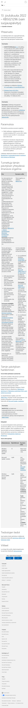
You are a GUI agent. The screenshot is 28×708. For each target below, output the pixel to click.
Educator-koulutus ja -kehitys (7, 620)
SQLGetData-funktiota (7, 322)
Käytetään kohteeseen (7, 26)
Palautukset (4, 594)
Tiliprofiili (3, 587)
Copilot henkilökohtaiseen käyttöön (8, 573)
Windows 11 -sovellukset (6, 580)
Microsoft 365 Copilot (6, 643)
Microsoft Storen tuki (5, 591)
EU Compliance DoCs (19, 703)
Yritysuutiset (4, 683)
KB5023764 (19, 181)
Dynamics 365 (4, 638)
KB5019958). (5, 417)
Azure (3, 636)
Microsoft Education (5, 608)
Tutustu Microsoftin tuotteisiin (7, 577)
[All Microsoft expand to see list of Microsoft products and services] (2, 2)
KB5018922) (4, 397)
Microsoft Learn (4, 657)
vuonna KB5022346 (20, 340)
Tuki (2, 5)
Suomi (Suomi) (6, 692)
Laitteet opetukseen (5, 610)
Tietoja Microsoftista (5, 681)
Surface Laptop (4, 568)
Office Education (5, 617)
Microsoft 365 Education (6, 615)
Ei (18, 558)
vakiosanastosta (18, 551)
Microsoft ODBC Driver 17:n (21, 287)
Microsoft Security (5, 634)
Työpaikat (3, 678)
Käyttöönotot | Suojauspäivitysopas (10, 155)
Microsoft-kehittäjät (5, 655)
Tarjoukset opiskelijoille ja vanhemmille (9, 622)
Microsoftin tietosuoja (6, 686)
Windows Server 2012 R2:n (11, 90)
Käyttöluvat (19, 700)
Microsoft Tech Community (6, 662)
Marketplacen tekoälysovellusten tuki (8, 660)
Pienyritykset (4, 648)
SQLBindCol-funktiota (7, 317)
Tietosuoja (14, 700)
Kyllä (9, 558)
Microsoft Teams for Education (7, 613)
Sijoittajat (3, 688)
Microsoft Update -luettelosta (16, 401)
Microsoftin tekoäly (5, 631)
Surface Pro (4, 565)
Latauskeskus (4, 589)
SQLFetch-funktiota (7, 313)
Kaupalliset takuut (5, 601)
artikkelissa (22, 110)
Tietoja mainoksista (11, 703)
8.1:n (16, 47)
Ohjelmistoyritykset (5, 669)
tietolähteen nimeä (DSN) (21, 259)
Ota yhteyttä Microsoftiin (6, 700)
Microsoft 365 (4, 575)
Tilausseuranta (4, 596)
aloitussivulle (5, 117)
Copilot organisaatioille (6, 570)
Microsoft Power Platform (6, 667)
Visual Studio (4, 672)
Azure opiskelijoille (5, 624)
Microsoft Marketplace (6, 664)
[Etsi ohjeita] (5, 2)
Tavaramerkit (4, 703)
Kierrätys (3, 598)
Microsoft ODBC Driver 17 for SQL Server (22, 271)
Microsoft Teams (5, 646)
